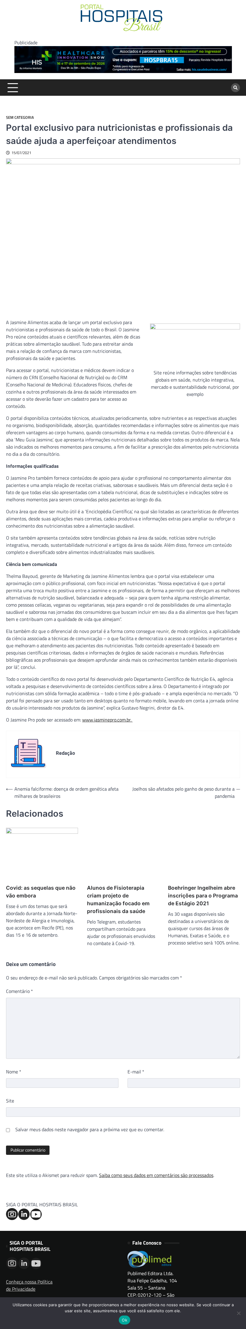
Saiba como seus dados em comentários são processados (156, 1175)
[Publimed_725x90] (123, 71)
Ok (124, 1320)
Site (10, 1100)
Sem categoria (20, 117)
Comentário (19, 991)
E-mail (136, 1071)
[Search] (235, 87)
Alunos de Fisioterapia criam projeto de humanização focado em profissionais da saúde (118, 899)
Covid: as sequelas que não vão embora (41, 892)
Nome (13, 1071)
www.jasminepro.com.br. (107, 719)
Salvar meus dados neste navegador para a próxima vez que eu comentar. (89, 1129)
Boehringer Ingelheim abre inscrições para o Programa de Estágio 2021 (203, 895)
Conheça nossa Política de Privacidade (29, 1285)
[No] (239, 1313)
